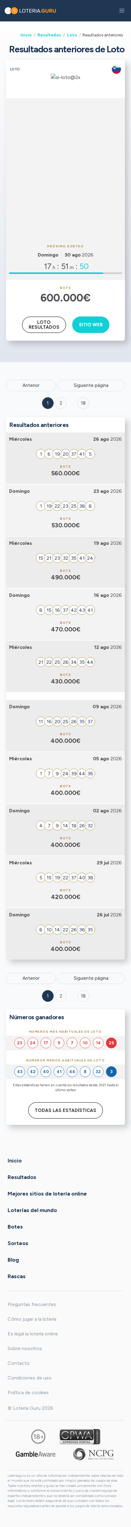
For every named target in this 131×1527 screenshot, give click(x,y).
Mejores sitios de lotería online (47, 1193)
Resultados (49, 34)
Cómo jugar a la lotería (32, 1319)
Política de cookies (28, 1392)
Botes (15, 1226)
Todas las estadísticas (65, 1110)
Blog (13, 1259)
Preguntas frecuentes (32, 1304)
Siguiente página (91, 385)
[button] (122, 10)
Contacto (19, 1363)
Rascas (17, 1276)
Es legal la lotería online (33, 1334)
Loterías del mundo (32, 1210)
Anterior (31, 385)
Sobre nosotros (25, 1348)
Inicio (26, 34)
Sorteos (18, 1243)
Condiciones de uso (29, 1378)
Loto (72, 34)
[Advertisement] (65, 170)
